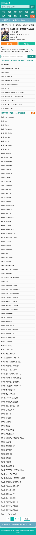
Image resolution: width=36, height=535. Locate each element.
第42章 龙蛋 (4, 281)
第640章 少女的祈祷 (7, 109)
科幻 (3, 16)
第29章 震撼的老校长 (7, 229)
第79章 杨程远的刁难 (7, 430)
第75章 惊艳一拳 (6, 414)
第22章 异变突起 (6, 201)
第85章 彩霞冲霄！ (6, 454)
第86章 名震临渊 (6, 458)
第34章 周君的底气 (6, 249)
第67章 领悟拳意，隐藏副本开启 (11, 382)
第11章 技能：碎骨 (6, 157)
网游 (32, 12)
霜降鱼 (16, 32)
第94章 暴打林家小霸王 (8, 490)
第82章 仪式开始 (6, 442)
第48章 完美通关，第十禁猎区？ (11, 306)
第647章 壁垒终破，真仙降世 (10, 80)
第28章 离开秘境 (6, 225)
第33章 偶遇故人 (6, 245)
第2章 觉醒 (4, 121)
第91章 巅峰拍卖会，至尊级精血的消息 (13, 478)
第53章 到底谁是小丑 (7, 326)
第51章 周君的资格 (6, 318)
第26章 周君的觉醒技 (7, 217)
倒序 (32, 113)
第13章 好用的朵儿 (6, 165)
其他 (15, 16)
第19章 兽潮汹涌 (6, 189)
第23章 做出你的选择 (7, 205)
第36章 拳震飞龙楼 (6, 257)
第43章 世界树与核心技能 (9, 285)
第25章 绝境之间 (6, 213)
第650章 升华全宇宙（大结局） (10, 68)
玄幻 (9, 12)
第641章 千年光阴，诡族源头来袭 (11, 105)
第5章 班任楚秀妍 (6, 133)
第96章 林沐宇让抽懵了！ (9, 498)
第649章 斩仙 (5, 72)
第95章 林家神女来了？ (8, 494)
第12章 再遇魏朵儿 (6, 161)
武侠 (15, 12)
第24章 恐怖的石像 (6, 209)
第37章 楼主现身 (6, 261)
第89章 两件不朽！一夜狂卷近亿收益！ (13, 470)
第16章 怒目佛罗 (6, 177)
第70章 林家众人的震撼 (8, 394)
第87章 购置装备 (6, 462)
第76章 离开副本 (6, 418)
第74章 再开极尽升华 (7, 410)
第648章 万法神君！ (7, 76)
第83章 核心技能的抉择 (8, 446)
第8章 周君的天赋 (6, 145)
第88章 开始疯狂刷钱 (7, 466)
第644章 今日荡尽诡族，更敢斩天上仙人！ (14, 93)
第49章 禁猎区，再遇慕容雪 (9, 310)
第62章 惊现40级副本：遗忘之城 (11, 362)
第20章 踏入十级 (6, 193)
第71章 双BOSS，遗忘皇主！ (10, 398)
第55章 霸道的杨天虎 (7, 334)
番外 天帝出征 (21, 39)
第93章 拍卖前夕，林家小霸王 (10, 486)
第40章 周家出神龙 (6, 273)
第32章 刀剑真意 (6, 241)
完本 (26, 16)
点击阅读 (26, 44)
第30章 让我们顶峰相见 (8, 233)
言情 (9, 16)
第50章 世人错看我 (6, 314)
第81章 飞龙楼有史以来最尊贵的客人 (12, 438)
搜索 (32, 7)
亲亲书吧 (5, 3)
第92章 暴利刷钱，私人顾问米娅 (11, 482)
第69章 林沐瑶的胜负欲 (8, 390)
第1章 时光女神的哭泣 (7, 117)
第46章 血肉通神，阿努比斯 (9, 298)
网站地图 (18, 532)
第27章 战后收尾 (6, 221)
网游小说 (11, 25)
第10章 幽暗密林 (6, 153)
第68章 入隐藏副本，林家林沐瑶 (11, 386)
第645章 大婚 (5, 89)
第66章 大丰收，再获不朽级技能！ (11, 378)
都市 (20, 12)
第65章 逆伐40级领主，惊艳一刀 (11, 374)
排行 (20, 16)
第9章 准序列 (5, 149)
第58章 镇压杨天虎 (6, 346)
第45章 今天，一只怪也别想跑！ (11, 294)
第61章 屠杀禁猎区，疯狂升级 (10, 358)
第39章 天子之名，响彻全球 (9, 269)
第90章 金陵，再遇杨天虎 (9, 474)
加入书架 (9, 44)
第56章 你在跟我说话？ (8, 338)
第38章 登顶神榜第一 (7, 265)
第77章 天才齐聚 (6, 422)
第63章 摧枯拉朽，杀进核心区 (10, 366)
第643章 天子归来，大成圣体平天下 (12, 97)
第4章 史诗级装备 (6, 129)
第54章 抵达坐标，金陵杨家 (9, 330)
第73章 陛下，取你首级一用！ (10, 406)
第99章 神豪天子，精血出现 (9, 510)
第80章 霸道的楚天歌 (7, 434)
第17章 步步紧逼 (6, 181)
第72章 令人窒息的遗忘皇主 (9, 402)
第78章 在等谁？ (6, 426)
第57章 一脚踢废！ (6, 342)
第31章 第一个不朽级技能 (9, 237)
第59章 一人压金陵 (6, 350)
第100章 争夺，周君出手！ (9, 514)
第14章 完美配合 (6, 169)
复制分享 (31, 56)
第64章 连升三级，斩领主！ (9, 370)
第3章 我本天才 (5, 125)
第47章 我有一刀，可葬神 (9, 302)
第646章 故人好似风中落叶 (9, 85)
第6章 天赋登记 (5, 137)
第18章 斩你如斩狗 (6, 185)
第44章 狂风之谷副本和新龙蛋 (10, 290)
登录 (32, 16)
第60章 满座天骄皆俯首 (8, 354)
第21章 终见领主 (6, 197)
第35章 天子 (4, 253)
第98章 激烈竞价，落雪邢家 (9, 506)
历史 (26, 12)
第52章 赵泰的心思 (6, 322)
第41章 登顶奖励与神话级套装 (10, 277)
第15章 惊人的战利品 (7, 173)
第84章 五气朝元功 (6, 450)
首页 (3, 12)
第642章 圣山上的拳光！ (8, 101)
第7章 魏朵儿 (5, 141)
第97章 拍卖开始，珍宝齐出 (9, 502)
